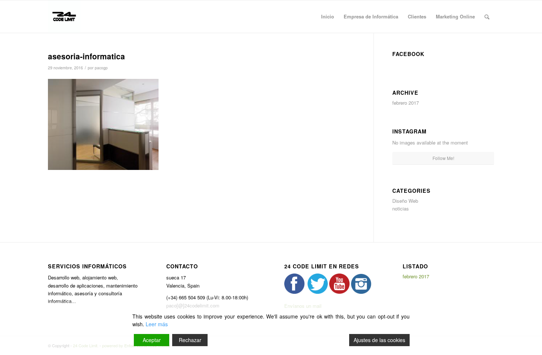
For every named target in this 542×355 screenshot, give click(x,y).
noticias (400, 208)
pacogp (101, 67)
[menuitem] (327, 16)
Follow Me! (443, 158)
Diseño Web (405, 200)
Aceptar (152, 340)
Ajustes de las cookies (379, 340)
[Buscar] (487, 16)
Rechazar (190, 340)
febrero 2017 (405, 102)
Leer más (157, 324)
